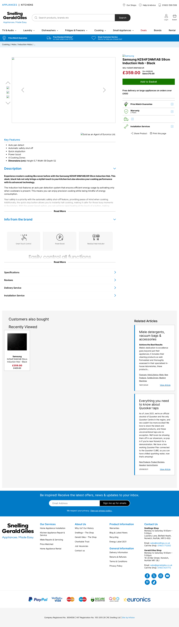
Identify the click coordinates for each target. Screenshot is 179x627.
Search (122, 17)
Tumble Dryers (152, 378)
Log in (166, 19)
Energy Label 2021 (118, 541)
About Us (80, 524)
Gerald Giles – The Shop (86, 537)
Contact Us (151, 524)
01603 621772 (164, 567)
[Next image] (103, 90)
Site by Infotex (128, 617)
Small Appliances (122, 30)
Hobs (13, 44)
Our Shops (131, 5)
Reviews (8, 280)
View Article (165, 385)
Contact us (80, 550)
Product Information (121, 524)
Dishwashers (49, 30)
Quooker (142, 465)
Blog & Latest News (118, 532)
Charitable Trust (82, 541)
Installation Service (14, 295)
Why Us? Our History (84, 528)
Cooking (98, 30)
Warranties (114, 528)
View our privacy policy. (101, 510)
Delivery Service (12, 287)
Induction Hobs (25, 44)
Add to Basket (148, 81)
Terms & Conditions (118, 561)
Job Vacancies (81, 546)
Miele (161, 375)
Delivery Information (118, 552)
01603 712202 (164, 545)
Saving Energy (152, 465)
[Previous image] (23, 90)
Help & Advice (149, 5)
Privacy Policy (115, 566)
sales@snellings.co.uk (160, 543)
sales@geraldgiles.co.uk (161, 565)
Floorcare (143, 375)
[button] (22, 38)
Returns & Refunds (117, 557)
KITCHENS (27, 5)
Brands (158, 30)
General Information (121, 548)
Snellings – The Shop (84, 532)
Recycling (113, 537)
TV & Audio (8, 30)
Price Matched (46, 544)
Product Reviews (157, 462)
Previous (8, 83)
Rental (172, 30)
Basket (174, 19)
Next (8, 103)
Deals (144, 30)
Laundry (27, 30)
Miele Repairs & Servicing (51, 539)
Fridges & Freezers (75, 30)
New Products (144, 462)
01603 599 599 (169, 5)
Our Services (48, 524)
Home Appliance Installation (52, 528)
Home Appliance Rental (50, 548)
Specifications (11, 272)
